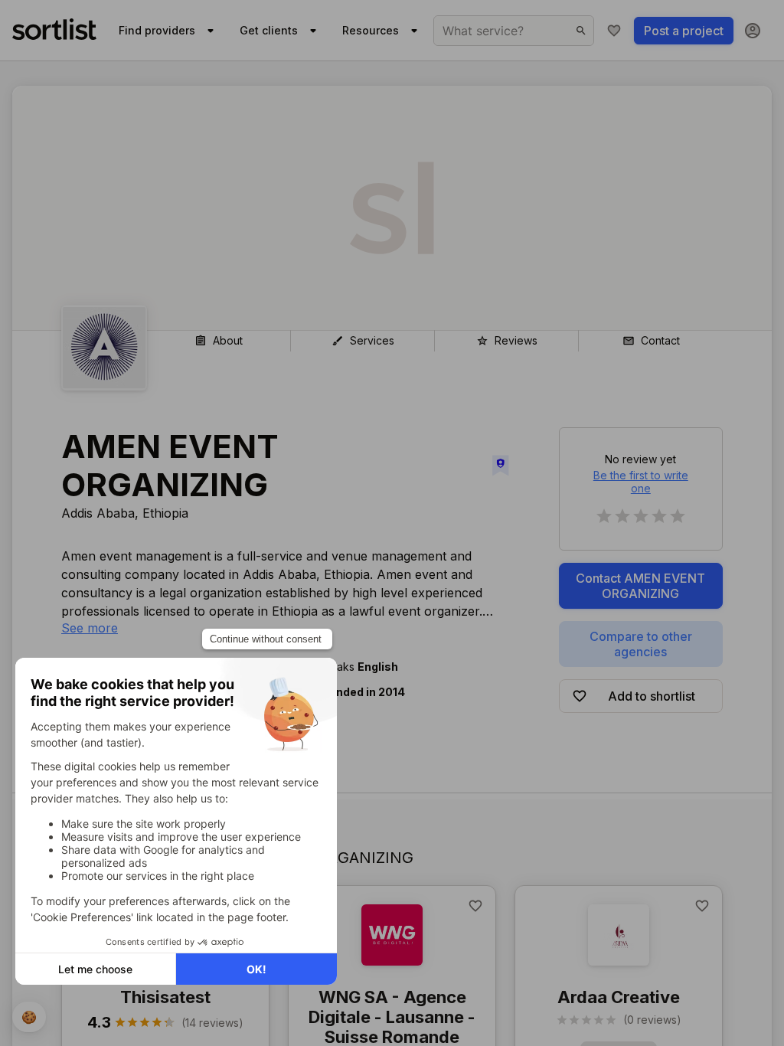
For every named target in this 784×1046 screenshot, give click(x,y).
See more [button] (89, 628)
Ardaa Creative (618, 997)
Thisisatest (165, 997)
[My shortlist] (614, 30)
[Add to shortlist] (475, 906)
